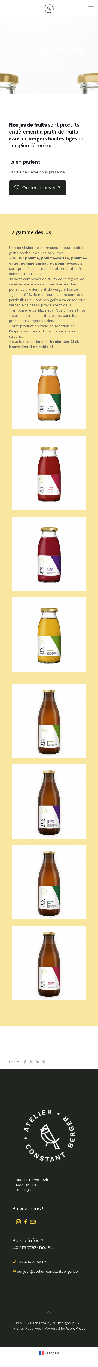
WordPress (75, 1328)
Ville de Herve (26, 172)
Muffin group (64, 1323)
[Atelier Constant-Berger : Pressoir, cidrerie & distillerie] (49, 8)
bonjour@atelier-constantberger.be (47, 1271)
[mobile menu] (90, 8)
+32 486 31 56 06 (32, 1262)
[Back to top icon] (49, 1312)
